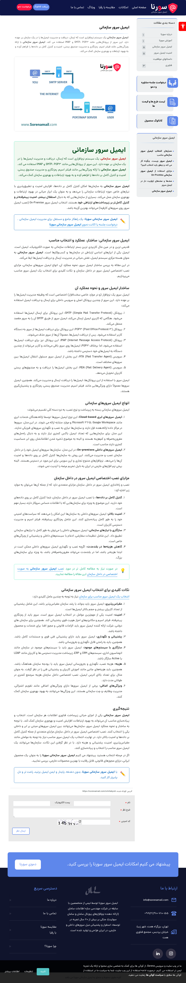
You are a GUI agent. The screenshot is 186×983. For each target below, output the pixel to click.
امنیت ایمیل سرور (157, 53)
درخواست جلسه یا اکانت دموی (83, 225)
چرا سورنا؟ (50, 946)
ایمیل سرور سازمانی (157, 47)
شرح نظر (125, 810)
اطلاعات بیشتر (12, 972)
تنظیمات (28, 972)
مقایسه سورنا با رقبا (48, 930)
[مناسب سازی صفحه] (182, 26)
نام (127, 803)
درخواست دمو (24, 7)
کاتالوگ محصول (153, 121)
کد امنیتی (124, 821)
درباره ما (51, 900)
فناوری (157, 66)
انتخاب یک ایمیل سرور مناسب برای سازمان (104, 597)
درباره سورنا (157, 35)
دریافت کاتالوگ (41, 7)
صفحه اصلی (139, 7)
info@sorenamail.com (155, 900)
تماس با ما (77, 7)
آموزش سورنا (157, 41)
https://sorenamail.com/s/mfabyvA (99, 791)
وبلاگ (91, 7)
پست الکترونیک (62, 802)
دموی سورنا (27, 864)
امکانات (123, 7)
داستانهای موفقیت (162, 59)
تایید (43, 972)
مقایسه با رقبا (107, 7)
